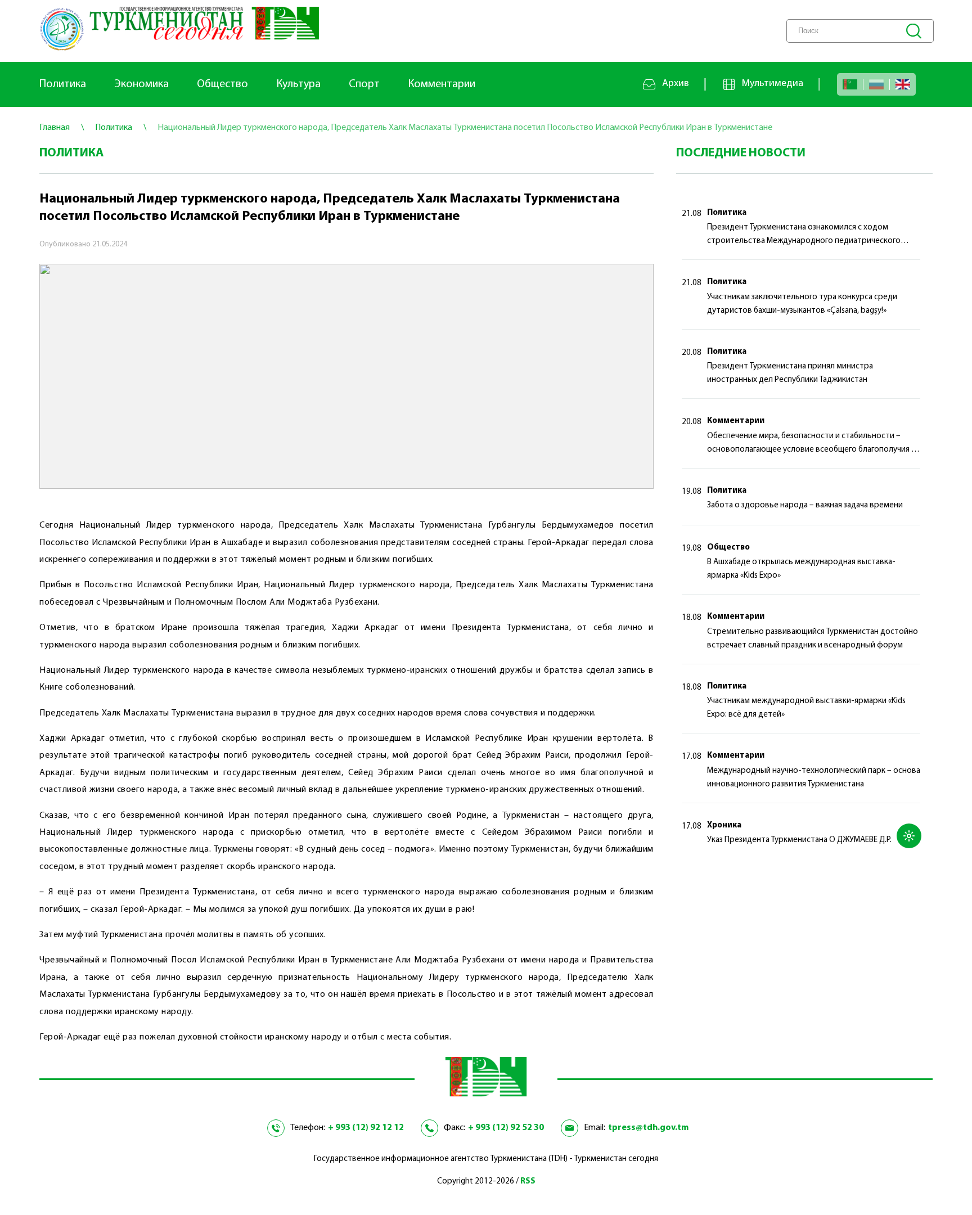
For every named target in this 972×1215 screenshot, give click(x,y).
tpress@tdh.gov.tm (648, 1127)
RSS (528, 1181)
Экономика (141, 84)
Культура (298, 84)
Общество (222, 84)
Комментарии (441, 84)
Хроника (724, 825)
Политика (62, 84)
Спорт (364, 84)
